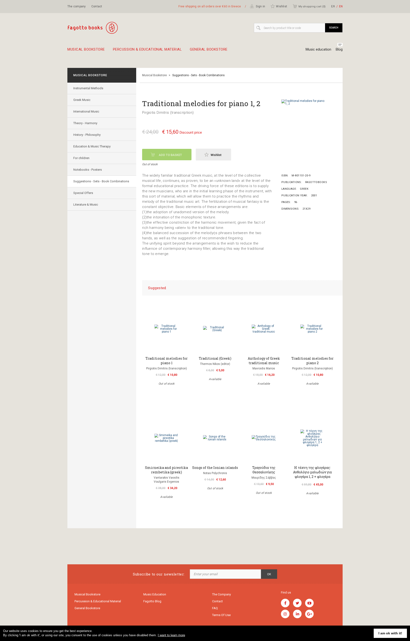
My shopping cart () (312, 6)
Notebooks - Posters (87, 169)
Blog (339, 49)
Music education (318, 49)
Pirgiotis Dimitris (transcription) (168, 112)
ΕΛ (333, 6)
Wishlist (281, 6)
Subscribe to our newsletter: (158, 574)
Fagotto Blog (152, 601)
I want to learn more (171, 635)
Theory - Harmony (85, 123)
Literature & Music (85, 204)
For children (81, 158)
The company (76, 6)
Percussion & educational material (147, 50)
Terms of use (221, 615)
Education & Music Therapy (92, 146)
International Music (86, 111)
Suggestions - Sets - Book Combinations (101, 181)
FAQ (215, 608)
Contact (96, 6)
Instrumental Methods (88, 88)
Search (333, 27)
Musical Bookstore (86, 50)
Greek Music (81, 100)
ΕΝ (341, 6)
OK (269, 574)
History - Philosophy (87, 135)
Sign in (260, 6)
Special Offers (83, 193)
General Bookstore (209, 50)
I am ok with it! (390, 633)
